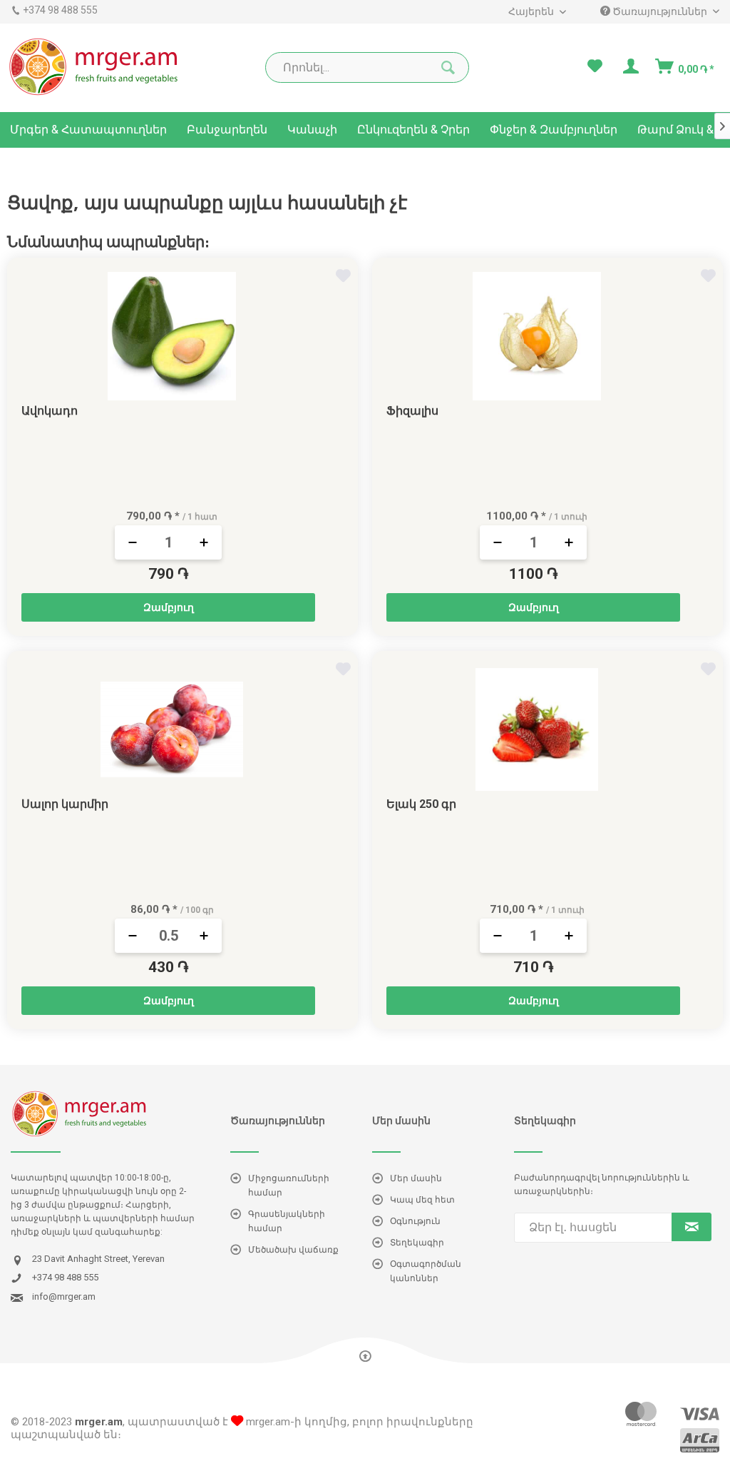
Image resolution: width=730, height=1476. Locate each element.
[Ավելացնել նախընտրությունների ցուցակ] (345, 277)
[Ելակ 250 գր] (536, 729)
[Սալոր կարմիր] (171, 729)
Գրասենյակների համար (286, 1221)
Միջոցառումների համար (288, 1185)
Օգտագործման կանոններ (425, 1271)
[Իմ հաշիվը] (629, 66)
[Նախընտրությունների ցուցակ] (595, 66)
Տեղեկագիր (417, 1243)
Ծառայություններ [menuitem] (659, 11)
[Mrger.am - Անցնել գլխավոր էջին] (94, 66)
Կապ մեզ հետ (422, 1200)
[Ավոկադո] (171, 336)
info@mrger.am (64, 1297)
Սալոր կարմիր (64, 804)
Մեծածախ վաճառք (293, 1250)
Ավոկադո (49, 411)
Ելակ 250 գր (421, 804)
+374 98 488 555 (60, 10)
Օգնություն (415, 1221)
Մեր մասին (416, 1178)
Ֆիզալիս (412, 411)
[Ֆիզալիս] (536, 336)
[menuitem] (536, 12)
